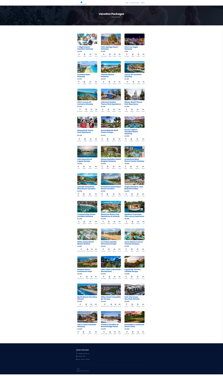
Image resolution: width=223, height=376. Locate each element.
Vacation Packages (134, 2)
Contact (143, 2)
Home (127, 2)
